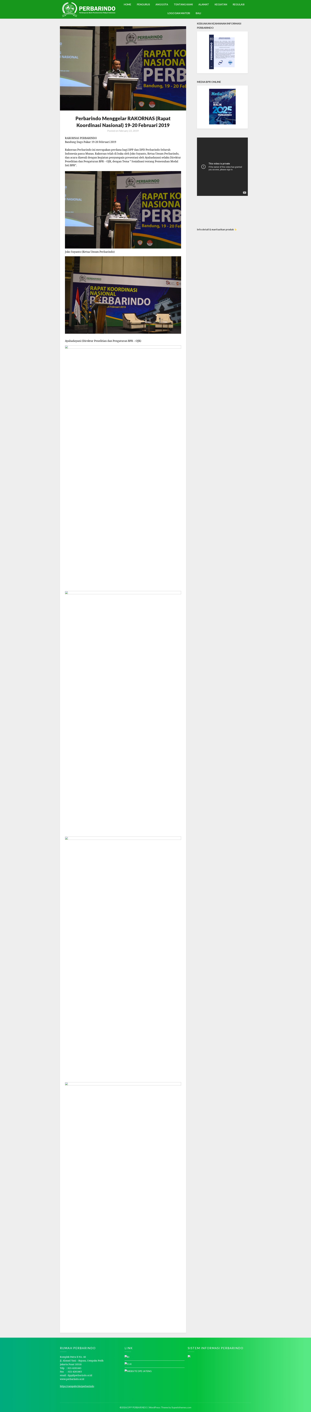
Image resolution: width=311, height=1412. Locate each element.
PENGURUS (143, 4)
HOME (127, 4)
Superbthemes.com (181, 1407)
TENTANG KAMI (183, 4)
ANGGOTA (162, 4)
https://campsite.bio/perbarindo (77, 1386)
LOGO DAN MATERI (178, 13)
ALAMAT (203, 4)
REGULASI (238, 4)
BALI (198, 13)
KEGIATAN (221, 4)
